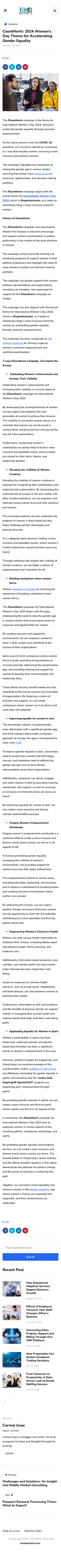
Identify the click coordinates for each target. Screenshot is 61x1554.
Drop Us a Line (11, 1531)
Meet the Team (33, 1531)
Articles (9, 1453)
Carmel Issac (14, 1425)
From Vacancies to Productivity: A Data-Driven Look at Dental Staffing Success (40, 1379)
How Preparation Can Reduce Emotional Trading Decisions (40, 1357)
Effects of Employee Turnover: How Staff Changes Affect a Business (39, 1312)
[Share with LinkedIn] (19, 67)
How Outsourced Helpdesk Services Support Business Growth (38, 1288)
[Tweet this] (12, 67)
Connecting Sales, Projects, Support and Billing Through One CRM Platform (40, 1335)
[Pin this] (25, 67)
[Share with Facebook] (5, 67)
